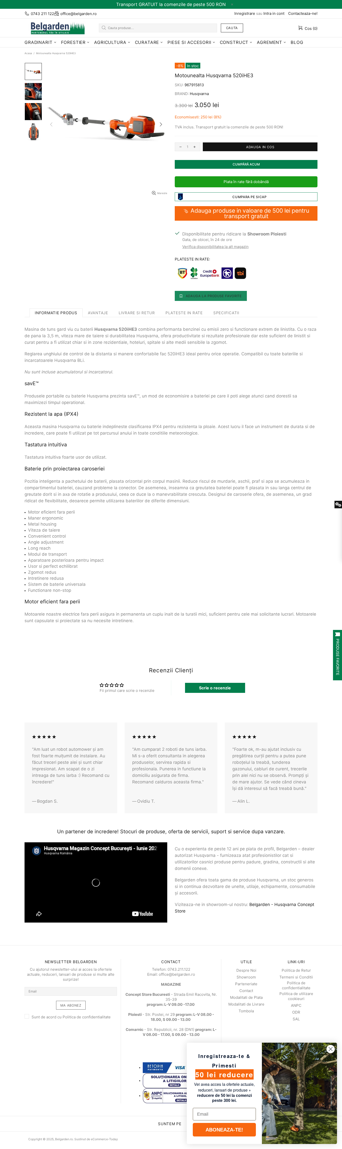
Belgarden (56, 28)
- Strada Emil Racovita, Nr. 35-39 (171, 997)
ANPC (296, 1005)
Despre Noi (246, 970)
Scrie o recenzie (215, 687)
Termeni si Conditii (296, 977)
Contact (246, 990)
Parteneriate (246, 983)
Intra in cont (273, 13)
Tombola (246, 1011)
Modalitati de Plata (246, 997)
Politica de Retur (296, 970)
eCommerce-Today (104, 1139)
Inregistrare (244, 13)
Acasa (28, 53)
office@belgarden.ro (78, 13)
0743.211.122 (178, 969)
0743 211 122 (42, 13)
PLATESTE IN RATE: (192, 259)
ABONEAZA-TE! (224, 1129)
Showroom (246, 977)
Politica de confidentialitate (87, 1017)
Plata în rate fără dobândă (246, 181)
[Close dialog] (330, 1049)
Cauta (232, 28)
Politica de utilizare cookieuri (296, 996)
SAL (296, 1019)
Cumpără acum (246, 164)
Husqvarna (199, 93)
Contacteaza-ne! (302, 13)
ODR (296, 1012)
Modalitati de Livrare (246, 1004)
